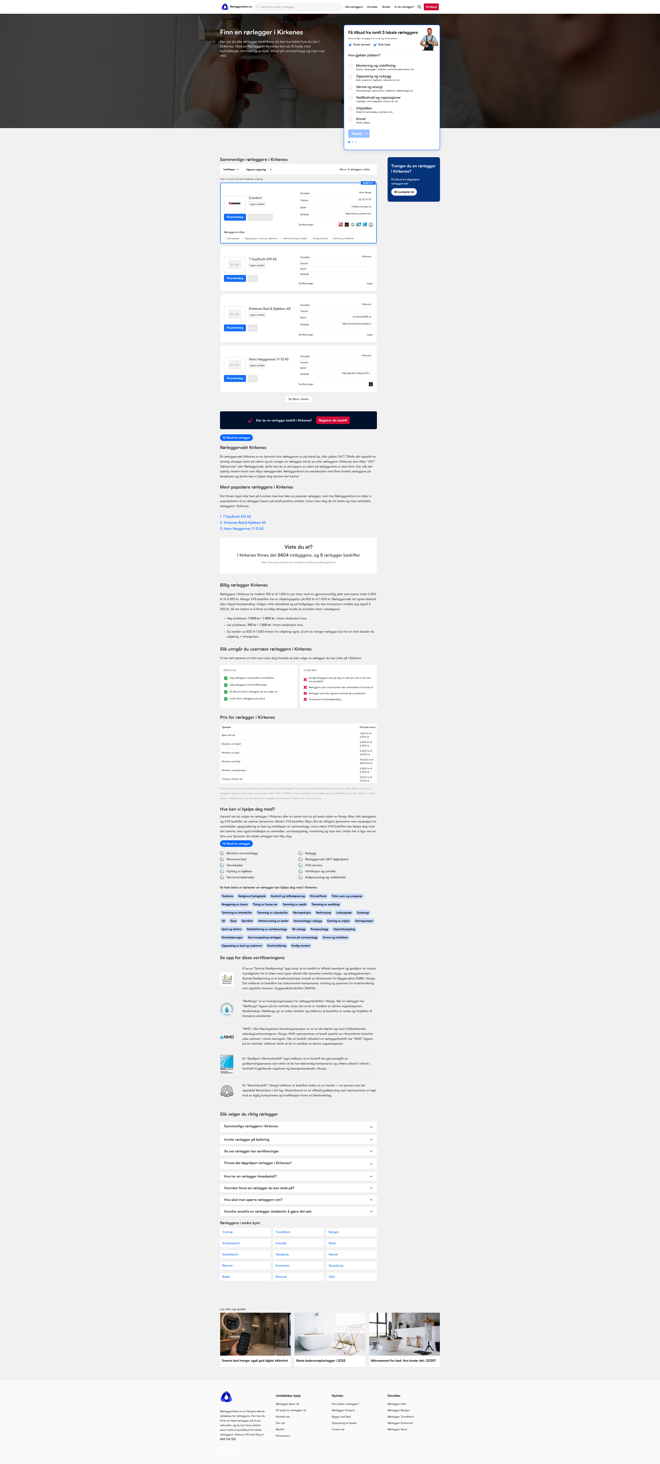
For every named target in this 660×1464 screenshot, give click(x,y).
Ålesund (281, 1276)
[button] (419, 7)
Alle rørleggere (354, 6)
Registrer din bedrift (333, 420)
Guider (386, 6)
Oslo (332, 1276)
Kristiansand (230, 1243)
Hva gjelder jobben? (364, 55)
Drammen (283, 1265)
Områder (372, 6)
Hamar (333, 1254)
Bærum (227, 1265)
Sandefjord (230, 1254)
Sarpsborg (336, 1265)
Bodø (226, 1276)
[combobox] (298, 7)
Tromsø (227, 1232)
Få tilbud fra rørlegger (236, 437)
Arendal (281, 1243)
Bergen (334, 1232)
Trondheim (283, 1232)
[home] (236, 6)
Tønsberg (282, 1254)
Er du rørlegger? (404, 6)
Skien (332, 1243)
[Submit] (257, 7)
